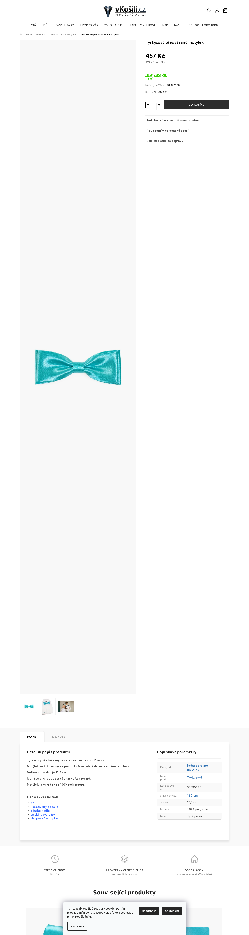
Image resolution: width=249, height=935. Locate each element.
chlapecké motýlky (44, 818)
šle (33, 803)
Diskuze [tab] (59, 737)
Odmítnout (149, 911)
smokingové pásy (43, 814)
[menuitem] (34, 25)
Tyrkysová (194, 777)
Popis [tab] (32, 737)
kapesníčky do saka (45, 807)
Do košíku (197, 104)
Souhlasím (172, 911)
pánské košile (40, 810)
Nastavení (77, 926)
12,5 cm (192, 795)
